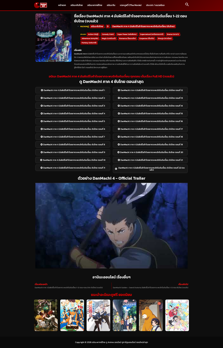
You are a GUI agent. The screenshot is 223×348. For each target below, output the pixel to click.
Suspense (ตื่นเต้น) (146, 38)
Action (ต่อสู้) (93, 34)
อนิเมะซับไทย (97, 26)
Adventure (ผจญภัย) (90, 38)
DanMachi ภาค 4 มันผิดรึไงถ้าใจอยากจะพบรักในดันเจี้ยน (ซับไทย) (143, 26)
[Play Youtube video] (111, 226)
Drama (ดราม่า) (173, 34)
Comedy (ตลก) (108, 34)
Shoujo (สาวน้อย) (165, 38)
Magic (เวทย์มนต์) (109, 38)
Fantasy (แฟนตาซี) (89, 42)
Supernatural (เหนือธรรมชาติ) (151, 34)
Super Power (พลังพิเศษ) (127, 34)
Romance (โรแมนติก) (127, 38)
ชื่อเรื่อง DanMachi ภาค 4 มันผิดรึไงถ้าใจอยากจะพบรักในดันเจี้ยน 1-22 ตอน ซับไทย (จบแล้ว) (130, 18)
